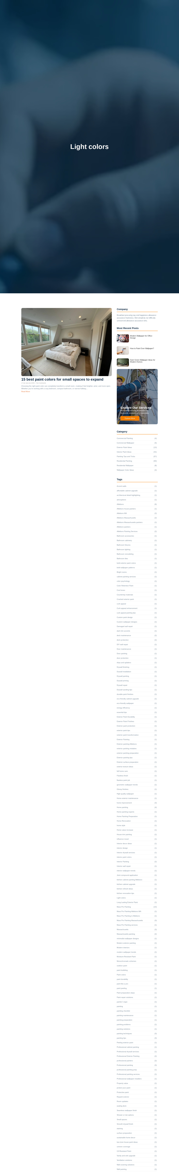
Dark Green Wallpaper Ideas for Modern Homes (142, 361)
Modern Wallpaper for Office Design (141, 337)
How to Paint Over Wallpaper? (142, 348)
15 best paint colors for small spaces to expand (62, 379)
